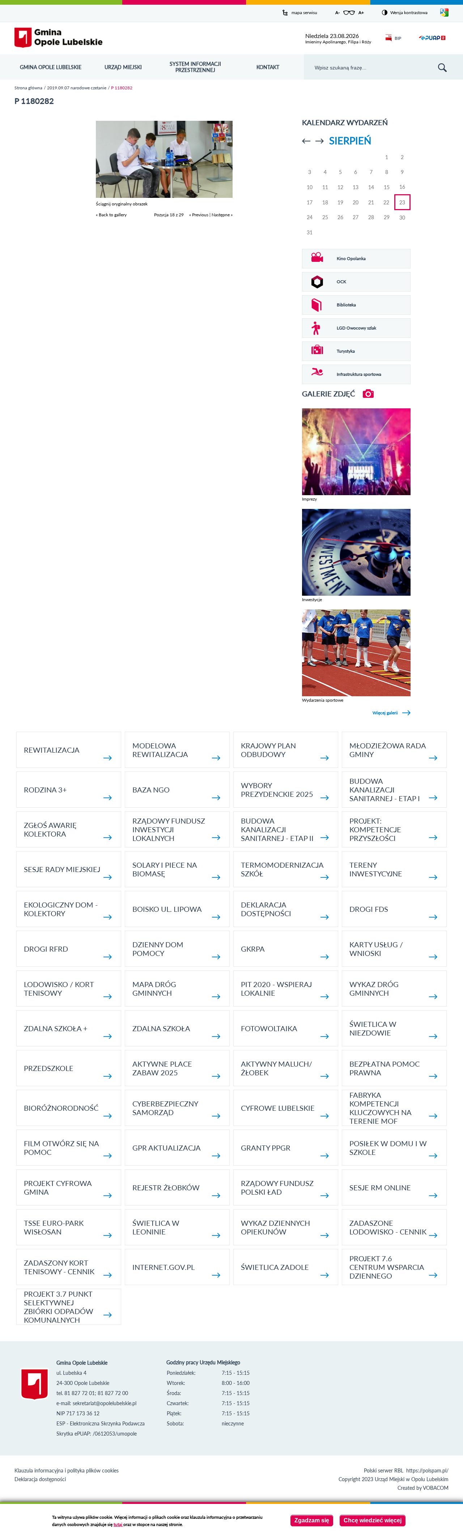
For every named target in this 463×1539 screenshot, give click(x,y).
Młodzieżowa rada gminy (387, 749)
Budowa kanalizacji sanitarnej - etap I (384, 790)
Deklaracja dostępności (266, 909)
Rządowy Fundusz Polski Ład (277, 1187)
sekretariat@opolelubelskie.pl (104, 1403)
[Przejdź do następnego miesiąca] (319, 141)
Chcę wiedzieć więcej (373, 1520)
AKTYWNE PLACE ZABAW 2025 (162, 1068)
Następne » (222, 214)
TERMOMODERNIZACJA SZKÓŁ (282, 869)
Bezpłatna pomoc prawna (384, 1068)
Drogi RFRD (46, 948)
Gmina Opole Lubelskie (50, 67)
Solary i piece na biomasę (164, 869)
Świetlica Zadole (275, 1267)
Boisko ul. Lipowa (167, 909)
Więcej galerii (385, 712)
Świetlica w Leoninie (155, 1227)
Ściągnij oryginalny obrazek (122, 204)
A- (337, 12)
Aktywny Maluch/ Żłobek (276, 1068)
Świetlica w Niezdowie (372, 1028)
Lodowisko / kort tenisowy (59, 988)
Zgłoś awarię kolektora (50, 829)
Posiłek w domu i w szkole (388, 1147)
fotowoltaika (269, 1028)
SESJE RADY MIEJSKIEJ (62, 869)
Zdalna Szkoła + (56, 1028)
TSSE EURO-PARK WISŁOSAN (54, 1227)
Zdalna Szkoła (161, 1028)
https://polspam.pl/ (427, 1470)
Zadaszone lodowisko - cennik (387, 1227)
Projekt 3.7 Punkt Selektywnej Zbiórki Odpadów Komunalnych (58, 1306)
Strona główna (28, 87)
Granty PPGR (265, 1147)
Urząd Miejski (123, 67)
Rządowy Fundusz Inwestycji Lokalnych (168, 829)
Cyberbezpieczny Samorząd (165, 1108)
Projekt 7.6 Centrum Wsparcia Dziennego (386, 1267)
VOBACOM (436, 1488)
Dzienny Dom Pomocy (157, 948)
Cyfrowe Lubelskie (278, 1108)
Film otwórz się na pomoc (61, 1147)
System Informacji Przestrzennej (195, 67)
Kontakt (267, 67)
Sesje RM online (380, 1187)
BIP (398, 38)
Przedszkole (48, 1068)
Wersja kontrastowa (409, 12)
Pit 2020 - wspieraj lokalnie (276, 988)
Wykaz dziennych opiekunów (275, 1227)
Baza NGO (151, 789)
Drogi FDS (368, 909)
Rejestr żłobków (166, 1187)
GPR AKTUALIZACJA (166, 1147)
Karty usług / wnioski (376, 948)
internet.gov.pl (163, 1267)
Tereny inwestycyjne (375, 869)
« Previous (198, 214)
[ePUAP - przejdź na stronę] (432, 42)
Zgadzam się (311, 1520)
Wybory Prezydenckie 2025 (277, 789)
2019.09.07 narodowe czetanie (76, 87)
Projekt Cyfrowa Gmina (58, 1187)
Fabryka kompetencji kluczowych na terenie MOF (380, 1108)
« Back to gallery (111, 214)
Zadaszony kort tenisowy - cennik (59, 1267)
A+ (361, 12)
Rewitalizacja (52, 749)
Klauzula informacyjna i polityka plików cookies (66, 1470)
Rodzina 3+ (45, 789)
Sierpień (350, 140)
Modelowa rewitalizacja (160, 749)
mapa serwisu (304, 12)
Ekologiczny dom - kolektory (61, 909)
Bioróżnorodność (61, 1108)
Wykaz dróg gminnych (374, 988)
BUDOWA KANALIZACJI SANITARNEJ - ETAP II (277, 829)
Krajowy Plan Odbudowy (268, 749)
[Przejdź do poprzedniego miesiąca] (306, 141)
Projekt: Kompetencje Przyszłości (375, 829)
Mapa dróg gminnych (154, 988)
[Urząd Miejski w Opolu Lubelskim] (58, 38)
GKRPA (253, 948)
